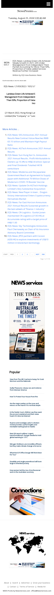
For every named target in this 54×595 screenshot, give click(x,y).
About (6, 582)
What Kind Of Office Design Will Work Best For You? (26, 454)
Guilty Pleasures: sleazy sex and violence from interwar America (25, 389)
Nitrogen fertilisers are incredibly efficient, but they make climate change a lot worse (26, 445)
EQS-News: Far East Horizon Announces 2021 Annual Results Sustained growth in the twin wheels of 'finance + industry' (28, 205)
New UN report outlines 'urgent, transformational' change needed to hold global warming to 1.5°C (25, 435)
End (43, 254)
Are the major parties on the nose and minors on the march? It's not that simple (25, 404)
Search (15, 582)
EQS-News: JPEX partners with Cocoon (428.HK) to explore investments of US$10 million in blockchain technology (28, 239)
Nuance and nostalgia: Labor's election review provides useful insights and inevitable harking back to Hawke (24, 425)
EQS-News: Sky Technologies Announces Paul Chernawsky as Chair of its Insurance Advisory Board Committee (28, 229)
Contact (13, 586)
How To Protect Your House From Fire (24, 396)
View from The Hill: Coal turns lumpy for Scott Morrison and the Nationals (27, 380)
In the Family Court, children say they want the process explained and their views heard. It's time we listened (26, 414)
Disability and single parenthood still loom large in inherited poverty (26, 462)
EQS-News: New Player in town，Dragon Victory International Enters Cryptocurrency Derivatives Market (29, 195)
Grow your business (41, 582)
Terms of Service (26, 586)
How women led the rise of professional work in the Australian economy (25, 471)
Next (37, 254)
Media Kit (41, 586)
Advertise (25, 582)
